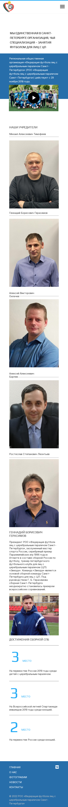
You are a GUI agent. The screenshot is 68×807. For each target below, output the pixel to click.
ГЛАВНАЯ (14, 767)
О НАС (13, 772)
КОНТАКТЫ (16, 787)
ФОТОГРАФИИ (18, 777)
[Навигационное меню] (62, 6)
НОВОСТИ (15, 782)
